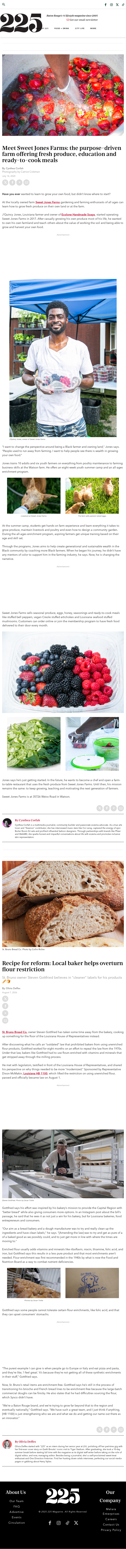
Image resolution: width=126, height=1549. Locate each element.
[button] (12, 4)
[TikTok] (67, 1523)
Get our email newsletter (83, 20)
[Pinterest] (19, 182)
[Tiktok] (123, 5)
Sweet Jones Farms (47, 202)
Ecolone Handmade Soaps (78, 214)
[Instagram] (111, 5)
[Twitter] (117, 5)
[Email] (26, 182)
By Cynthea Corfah (27, 820)
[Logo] (12, 23)
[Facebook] (105, 5)
